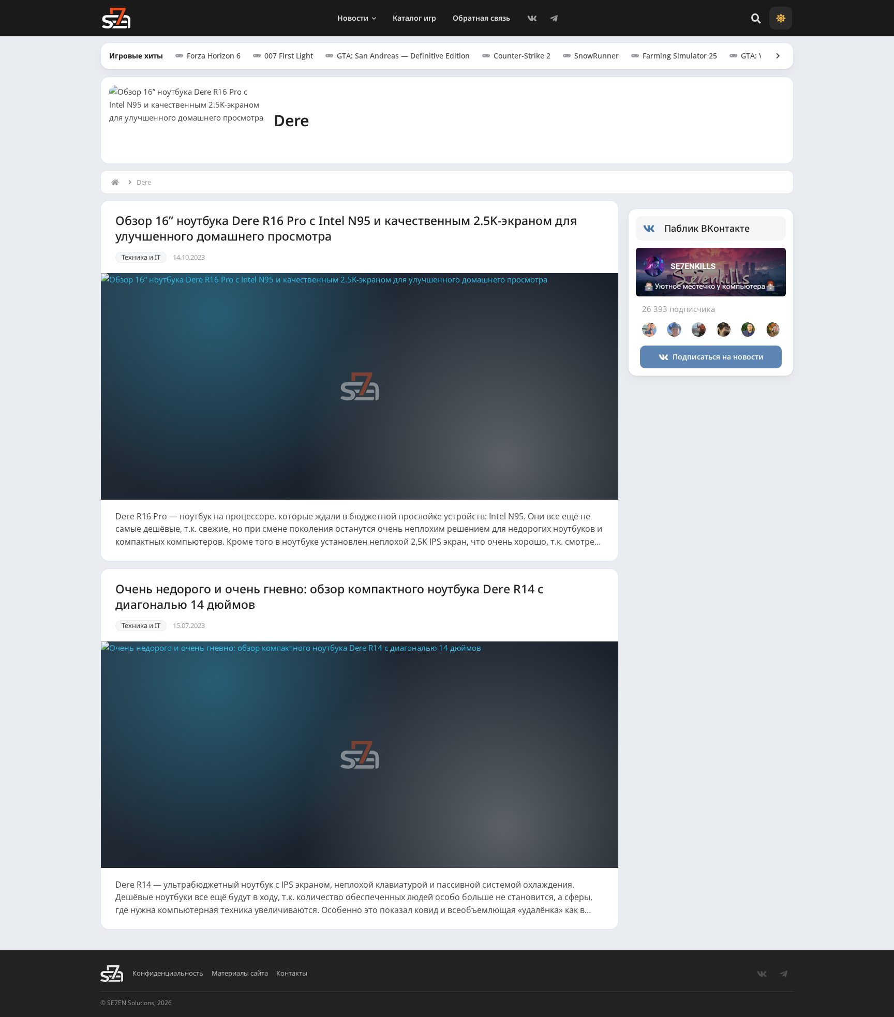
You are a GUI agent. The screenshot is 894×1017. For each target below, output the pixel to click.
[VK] (532, 18)
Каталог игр (414, 18)
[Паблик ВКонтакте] (653, 228)
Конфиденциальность (167, 973)
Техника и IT (141, 257)
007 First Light (288, 56)
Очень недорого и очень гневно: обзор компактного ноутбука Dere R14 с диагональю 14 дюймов (329, 596)
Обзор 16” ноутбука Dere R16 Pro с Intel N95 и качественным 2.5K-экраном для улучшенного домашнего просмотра (346, 228)
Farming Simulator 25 (680, 56)
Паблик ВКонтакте (707, 228)
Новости (352, 18)
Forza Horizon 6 (214, 56)
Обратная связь (481, 18)
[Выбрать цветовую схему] (780, 18)
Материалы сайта (240, 973)
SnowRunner (596, 56)
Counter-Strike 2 (522, 56)
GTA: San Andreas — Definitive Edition (403, 56)
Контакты (291, 973)
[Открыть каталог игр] (773, 55)
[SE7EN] (116, 18)
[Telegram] (553, 18)
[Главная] (117, 182)
